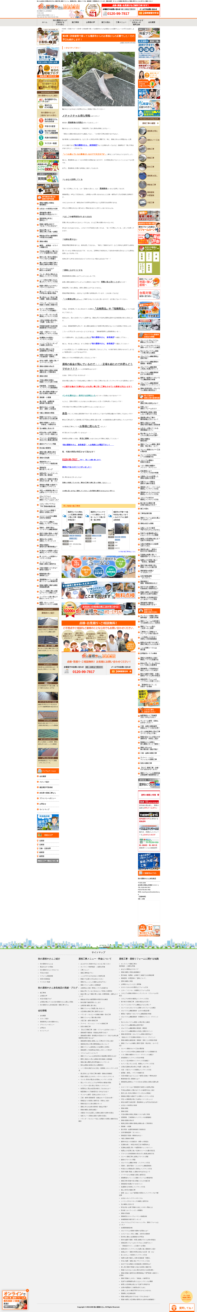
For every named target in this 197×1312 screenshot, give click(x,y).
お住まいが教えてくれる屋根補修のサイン (149, 429)
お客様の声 (90, 22)
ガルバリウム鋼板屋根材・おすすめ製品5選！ (136, 1011)
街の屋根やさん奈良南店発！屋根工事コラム (54, 1005)
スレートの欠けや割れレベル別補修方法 (148, 456)
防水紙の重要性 (45, 448)
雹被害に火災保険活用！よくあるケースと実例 (149, 598)
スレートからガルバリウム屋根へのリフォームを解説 (150, 346)
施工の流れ (105, 22)
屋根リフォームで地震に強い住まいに (93, 1008)
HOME (64, 29)
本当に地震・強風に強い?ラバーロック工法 (49, 361)
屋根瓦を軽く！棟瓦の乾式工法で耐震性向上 (148, 550)
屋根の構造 (44, 241)
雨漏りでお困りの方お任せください (92, 979)
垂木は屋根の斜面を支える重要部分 (92, 1065)
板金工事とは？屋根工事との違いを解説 (49, 231)
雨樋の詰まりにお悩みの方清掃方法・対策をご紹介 (150, 737)
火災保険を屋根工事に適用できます (92, 1011)
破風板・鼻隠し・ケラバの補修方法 (132, 1073)
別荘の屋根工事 (146, 763)
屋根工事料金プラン (87, 973)
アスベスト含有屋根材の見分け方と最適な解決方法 (137, 1153)
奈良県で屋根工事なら (48, 793)
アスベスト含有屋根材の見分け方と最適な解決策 (49, 439)
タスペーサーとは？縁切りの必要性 (47, 269)
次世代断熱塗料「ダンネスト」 (146, 577)
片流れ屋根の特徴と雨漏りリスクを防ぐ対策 (49, 381)
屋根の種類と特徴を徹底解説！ (47, 204)
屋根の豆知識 (44, 458)
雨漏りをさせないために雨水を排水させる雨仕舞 (49, 418)
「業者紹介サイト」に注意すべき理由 (148, 685)
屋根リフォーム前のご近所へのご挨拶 (147, 627)
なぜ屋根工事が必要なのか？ (149, 402)
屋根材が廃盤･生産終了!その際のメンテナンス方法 (137, 1096)
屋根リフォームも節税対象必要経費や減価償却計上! (150, 774)
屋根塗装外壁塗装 (150, 193)
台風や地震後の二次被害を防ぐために (149, 545)
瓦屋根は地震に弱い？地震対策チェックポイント (150, 555)
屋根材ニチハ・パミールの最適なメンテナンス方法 (150, 488)
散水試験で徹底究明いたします (91, 1002)
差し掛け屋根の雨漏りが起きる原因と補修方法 (49, 392)
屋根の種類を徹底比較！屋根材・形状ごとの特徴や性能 (139, 1040)
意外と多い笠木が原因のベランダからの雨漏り (49, 258)
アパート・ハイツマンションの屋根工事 (148, 758)
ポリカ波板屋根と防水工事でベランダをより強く (150, 732)
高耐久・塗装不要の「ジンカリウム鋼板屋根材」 (137, 1166)
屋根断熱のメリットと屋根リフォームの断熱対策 (49, 580)
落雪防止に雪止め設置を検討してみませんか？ (96, 1088)
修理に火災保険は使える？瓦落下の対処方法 (150, 539)
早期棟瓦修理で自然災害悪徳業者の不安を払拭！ (49, 327)
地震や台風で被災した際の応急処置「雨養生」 (49, 355)
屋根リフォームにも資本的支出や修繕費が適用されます (98, 1056)
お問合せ (43, 804)
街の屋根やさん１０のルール (49, 970)
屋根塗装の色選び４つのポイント (146, 571)
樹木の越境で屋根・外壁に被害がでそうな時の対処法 (150, 675)
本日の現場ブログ (46, 999)
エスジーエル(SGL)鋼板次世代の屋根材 (48, 517)
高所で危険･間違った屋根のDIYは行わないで (135, 1171)
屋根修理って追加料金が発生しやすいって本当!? (149, 669)
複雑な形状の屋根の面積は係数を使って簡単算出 (137, 1123)
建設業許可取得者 (46, 787)
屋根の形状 (44, 376)
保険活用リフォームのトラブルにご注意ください (150, 680)
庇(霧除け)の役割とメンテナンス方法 (47, 338)
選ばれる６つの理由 (46, 967)
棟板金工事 (151, 185)
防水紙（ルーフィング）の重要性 (132, 1210)
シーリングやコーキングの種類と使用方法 (49, 344)
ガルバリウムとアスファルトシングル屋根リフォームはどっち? (49, 498)
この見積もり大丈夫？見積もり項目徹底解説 (148, 638)
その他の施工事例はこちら (127, 551)
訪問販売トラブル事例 (148, 653)
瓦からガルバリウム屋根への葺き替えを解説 (149, 352)
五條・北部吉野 (45, 848)
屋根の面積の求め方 (47, 366)
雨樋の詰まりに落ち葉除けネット (91, 1103)
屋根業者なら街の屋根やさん (49, 1022)
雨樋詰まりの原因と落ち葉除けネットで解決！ (150, 743)
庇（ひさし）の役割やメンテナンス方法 (49, 557)
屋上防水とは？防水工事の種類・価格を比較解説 (49, 298)
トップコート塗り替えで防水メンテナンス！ (49, 597)
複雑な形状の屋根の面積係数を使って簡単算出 (49, 371)
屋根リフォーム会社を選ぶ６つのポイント (150, 519)
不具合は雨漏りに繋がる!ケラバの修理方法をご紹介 (138, 1090)
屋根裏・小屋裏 (45, 397)
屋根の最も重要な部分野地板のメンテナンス (48, 453)
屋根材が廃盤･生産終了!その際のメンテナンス (48, 485)
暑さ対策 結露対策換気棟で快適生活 (47, 402)
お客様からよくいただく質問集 (131, 984)
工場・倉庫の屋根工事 (148, 753)
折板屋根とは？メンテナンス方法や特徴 (149, 472)
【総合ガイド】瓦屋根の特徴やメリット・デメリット (138, 1037)
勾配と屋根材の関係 (47, 413)
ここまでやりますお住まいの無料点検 (136, 22)
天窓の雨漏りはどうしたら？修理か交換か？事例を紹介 (139, 1076)
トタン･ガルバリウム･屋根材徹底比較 (48, 505)
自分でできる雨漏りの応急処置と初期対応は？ (149, 587)
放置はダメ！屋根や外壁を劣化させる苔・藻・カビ (137, 1252)
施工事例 (75, 22)
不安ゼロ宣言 (44, 973)
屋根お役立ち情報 (146, 523)
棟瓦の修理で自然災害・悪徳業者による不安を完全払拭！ (139, 1102)
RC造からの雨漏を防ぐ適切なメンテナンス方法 (136, 1169)
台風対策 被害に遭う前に (89, 1005)
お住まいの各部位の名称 (49, 209)
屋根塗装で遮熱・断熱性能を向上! (148, 582)
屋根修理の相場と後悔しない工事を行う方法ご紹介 (97, 1041)
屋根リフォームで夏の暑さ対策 (91, 1017)
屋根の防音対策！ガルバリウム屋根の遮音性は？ (150, 389)
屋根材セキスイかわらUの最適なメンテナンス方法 (150, 493)
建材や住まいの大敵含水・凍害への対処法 (48, 408)
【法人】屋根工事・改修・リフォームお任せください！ (98, 1029)
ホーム (44, 22)
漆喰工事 (150, 149)
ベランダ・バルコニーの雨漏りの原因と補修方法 (49, 304)
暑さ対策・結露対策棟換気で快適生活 (133, 1129)
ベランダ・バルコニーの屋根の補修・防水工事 (96, 1014)
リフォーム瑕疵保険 (46, 976)
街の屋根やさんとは (46, 964)
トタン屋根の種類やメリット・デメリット (148, 466)
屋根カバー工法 (153, 140)
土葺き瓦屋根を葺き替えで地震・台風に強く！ (49, 321)
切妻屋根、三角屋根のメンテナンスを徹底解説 (49, 387)
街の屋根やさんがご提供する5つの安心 (60, 22)
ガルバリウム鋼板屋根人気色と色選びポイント (149, 368)
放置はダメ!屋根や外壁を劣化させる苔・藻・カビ (49, 480)
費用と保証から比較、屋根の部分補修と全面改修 (150, 424)
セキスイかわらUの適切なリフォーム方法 (134, 987)
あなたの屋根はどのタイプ (129, 969)
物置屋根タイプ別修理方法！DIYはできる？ (148, 716)
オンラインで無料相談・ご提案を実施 (93, 967)
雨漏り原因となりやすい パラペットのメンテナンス (97, 1076)
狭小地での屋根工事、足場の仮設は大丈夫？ (135, 1001)
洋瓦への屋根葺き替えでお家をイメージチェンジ (49, 491)
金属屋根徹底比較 (127, 1228)
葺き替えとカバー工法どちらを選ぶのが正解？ (149, 434)
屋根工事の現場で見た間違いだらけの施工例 (148, 566)
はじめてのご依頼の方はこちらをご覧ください (96, 964)
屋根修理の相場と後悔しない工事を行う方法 (148, 413)
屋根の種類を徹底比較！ (145, 440)
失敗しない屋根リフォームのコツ (148, 407)
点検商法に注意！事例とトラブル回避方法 (94, 988)
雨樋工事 (150, 158)
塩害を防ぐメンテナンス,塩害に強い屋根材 (49, 474)
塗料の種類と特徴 (148, 795)
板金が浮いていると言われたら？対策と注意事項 (150, 664)
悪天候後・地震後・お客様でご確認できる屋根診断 (137, 975)
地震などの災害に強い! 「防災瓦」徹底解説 (148, 561)
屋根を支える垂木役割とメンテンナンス (48, 540)
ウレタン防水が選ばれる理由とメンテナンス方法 (49, 275)
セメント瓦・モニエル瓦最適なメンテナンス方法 (49, 315)
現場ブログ (71, 29)
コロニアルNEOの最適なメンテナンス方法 (149, 498)
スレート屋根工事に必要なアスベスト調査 (134, 1156)
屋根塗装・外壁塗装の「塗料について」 (134, 978)
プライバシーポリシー (48, 798)
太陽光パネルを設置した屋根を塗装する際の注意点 (97, 1113)
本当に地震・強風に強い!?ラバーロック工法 (135, 1261)
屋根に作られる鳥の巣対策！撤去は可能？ (94, 1107)
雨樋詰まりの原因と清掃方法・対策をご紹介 (95, 1100)
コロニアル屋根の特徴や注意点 (146, 461)
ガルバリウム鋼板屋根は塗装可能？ (149, 357)
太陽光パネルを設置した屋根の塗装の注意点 (149, 477)
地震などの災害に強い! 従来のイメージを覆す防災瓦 (138, 1150)
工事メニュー (121, 22)
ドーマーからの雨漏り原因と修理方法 (48, 563)
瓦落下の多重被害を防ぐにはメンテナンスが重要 (149, 534)
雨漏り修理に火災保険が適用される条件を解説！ (149, 593)
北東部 (41, 844)
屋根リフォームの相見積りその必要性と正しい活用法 (150, 622)
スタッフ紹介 (44, 782)
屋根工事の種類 (148, 123)
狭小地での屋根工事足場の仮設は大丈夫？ (148, 504)
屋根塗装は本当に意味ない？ (46, 219)
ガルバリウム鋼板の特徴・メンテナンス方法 (135, 1162)
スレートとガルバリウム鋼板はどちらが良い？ (149, 341)
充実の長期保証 (45, 979)
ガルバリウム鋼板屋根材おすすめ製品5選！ (149, 373)
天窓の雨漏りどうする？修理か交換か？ (49, 569)
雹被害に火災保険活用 (128, 1293)
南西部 (41, 856)
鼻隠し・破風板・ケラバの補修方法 (49, 246)
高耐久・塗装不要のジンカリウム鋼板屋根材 (49, 528)
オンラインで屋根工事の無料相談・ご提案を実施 (149, 616)
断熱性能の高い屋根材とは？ (45, 574)
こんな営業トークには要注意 (148, 648)
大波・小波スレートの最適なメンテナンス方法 (49, 332)
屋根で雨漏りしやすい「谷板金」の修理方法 (48, 423)
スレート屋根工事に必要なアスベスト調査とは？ (49, 592)
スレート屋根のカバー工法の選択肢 (150, 450)
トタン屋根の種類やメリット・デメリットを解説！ (137, 1054)
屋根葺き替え (152, 131)
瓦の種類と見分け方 (47, 428)
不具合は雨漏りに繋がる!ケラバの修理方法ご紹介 (49, 252)
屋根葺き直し (152, 176)
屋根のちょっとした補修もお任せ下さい (93, 982)
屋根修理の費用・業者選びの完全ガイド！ (49, 213)
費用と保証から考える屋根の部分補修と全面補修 (96, 1059)
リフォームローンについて (89, 1053)
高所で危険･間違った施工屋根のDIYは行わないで (49, 534)
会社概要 (151, 22)
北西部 (41, 841)
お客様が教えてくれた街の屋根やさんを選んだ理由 (56, 1002)
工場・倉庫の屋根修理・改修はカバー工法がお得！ (150, 727)
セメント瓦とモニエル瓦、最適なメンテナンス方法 (137, 1063)
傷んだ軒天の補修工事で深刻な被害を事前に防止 (49, 263)
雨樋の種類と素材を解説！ (89, 1110)
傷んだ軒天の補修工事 (128, 1190)
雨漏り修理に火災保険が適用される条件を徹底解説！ (138, 1299)
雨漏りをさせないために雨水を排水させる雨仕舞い (137, 1270)
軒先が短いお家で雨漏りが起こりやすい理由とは (49, 433)
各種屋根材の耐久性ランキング (131, 1219)
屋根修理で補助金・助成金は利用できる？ (148, 603)
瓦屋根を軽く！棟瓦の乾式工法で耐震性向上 (135, 1144)
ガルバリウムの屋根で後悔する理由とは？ (48, 511)
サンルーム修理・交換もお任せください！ (149, 721)
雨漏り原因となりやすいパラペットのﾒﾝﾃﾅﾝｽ (49, 286)
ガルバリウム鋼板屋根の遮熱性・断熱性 (149, 362)
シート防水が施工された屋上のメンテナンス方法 (49, 281)
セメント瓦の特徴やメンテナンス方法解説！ (49, 309)
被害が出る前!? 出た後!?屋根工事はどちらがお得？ (150, 643)
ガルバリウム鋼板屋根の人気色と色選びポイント (137, 1031)
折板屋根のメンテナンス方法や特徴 (132, 1057)
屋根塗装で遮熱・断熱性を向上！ (132, 1135)
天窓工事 (150, 203)
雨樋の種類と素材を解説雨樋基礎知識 (49, 586)
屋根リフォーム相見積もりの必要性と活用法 (95, 1047)
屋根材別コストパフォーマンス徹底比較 (49, 462)
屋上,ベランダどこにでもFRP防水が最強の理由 (49, 292)
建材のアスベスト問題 (48, 444)
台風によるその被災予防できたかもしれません (150, 529)
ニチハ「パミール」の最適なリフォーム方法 (135, 990)
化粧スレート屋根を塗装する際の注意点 (147, 482)
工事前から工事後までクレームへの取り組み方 (149, 632)
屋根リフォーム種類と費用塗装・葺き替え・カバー (150, 445)
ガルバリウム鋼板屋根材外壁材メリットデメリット (150, 384)
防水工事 (150, 167)
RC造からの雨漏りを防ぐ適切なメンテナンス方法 (49, 551)
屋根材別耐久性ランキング (46, 468)
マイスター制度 (45, 982)
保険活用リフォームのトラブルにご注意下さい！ (137, 1243)
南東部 (41, 852)
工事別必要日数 (146, 513)
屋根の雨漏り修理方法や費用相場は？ (49, 546)
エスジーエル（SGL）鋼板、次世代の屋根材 (135, 1234)
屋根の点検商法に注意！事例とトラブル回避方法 (149, 659)
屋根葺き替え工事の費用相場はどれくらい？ (149, 418)
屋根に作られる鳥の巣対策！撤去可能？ (149, 748)
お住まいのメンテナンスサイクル (132, 1198)
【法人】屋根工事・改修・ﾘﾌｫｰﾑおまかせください (150, 768)
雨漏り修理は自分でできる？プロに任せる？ (49, 225)
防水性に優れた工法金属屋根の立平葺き (47, 350)
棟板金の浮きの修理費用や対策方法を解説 (49, 236)
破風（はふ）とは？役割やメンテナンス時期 (49, 603)
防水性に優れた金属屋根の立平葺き (132, 1237)
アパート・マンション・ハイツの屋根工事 (94, 1023)
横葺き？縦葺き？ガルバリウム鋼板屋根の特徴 (150, 378)
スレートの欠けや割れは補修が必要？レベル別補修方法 (139, 1051)
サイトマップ (44, 809)
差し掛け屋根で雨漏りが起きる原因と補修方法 (136, 1267)
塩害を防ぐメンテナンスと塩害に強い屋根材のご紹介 (138, 1249)
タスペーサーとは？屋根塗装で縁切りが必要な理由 (137, 1087)
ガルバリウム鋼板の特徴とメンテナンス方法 (49, 523)
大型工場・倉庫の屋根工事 (89, 1020)
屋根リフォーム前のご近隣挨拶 (91, 985)
